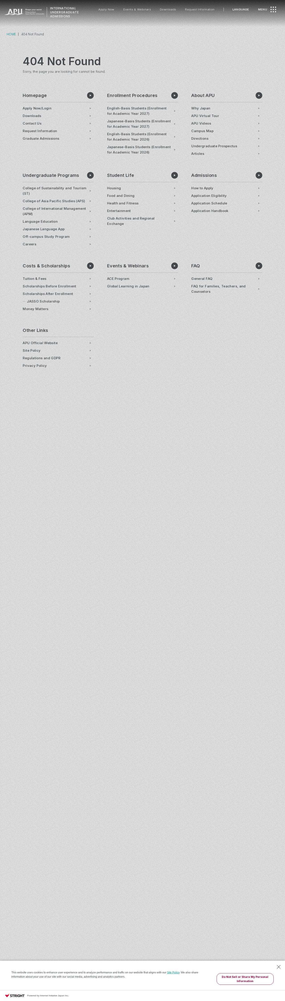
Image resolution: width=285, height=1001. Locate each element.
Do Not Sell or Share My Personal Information (245, 979)
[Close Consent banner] (279, 967)
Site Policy (173, 972)
